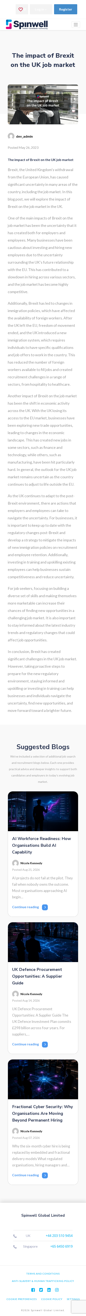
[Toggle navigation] (76, 24)
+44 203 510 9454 (59, 1235)
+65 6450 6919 (61, 1246)
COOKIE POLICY (51, 1299)
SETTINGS (73, 1299)
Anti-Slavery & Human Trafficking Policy (43, 1281)
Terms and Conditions (43, 1273)
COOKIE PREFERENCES (21, 1299)
